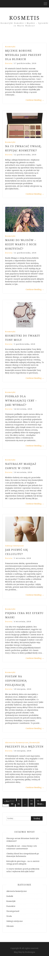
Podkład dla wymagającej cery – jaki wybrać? (21, 400)
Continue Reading (35, 100)
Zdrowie (10, 926)
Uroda (9, 916)
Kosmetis (24, 18)
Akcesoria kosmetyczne (17, 742)
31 (18, 804)
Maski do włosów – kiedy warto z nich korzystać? (21, 244)
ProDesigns (30, 952)
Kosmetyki (10, 47)
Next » (40, 804)
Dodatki (9, 896)
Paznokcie (10, 906)
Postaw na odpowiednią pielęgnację (16, 680)
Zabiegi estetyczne (14, 546)
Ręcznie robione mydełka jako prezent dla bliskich (23, 55)
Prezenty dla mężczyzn (24, 746)
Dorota (8, 63)
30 (12, 804)
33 (31, 804)
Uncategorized (12, 911)
